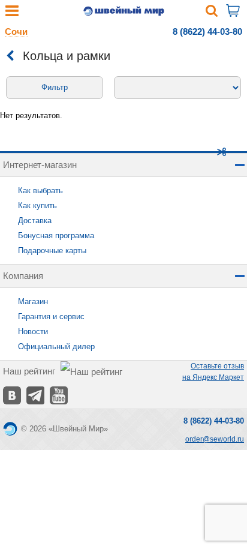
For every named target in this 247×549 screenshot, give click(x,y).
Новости (33, 331)
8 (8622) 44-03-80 (207, 31)
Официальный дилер (56, 346)
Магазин (33, 301)
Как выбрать (40, 190)
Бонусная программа (56, 235)
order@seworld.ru (214, 439)
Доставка (35, 220)
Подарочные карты (52, 250)
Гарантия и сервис (51, 316)
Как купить (37, 205)
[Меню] (12, 13)
